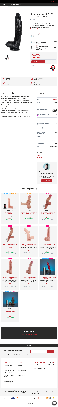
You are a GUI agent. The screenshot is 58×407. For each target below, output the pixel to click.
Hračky (7, 8)
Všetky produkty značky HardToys (29, 334)
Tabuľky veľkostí (8, 372)
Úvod (2, 8)
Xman (37, 45)
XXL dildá (18, 8)
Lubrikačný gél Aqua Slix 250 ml (42, 41)
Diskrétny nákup (7, 368)
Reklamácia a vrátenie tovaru (9, 376)
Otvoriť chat (47, 180)
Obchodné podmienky (9, 379)
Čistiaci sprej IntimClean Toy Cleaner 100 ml (41, 35)
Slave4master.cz (21, 368)
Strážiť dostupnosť (38, 61)
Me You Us (38, 40)
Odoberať (50, 351)
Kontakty (20, 365)
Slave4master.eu (22, 370)
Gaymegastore (21, 375)
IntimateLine (38, 33)
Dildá (12, 8)
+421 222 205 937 (47, 176)
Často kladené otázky (9, 370)
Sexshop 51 (20, 372)
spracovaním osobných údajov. (37, 354)
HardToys (32, 11)
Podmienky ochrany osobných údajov (8, 382)
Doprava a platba (8, 365)
